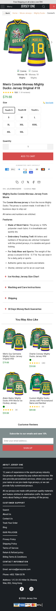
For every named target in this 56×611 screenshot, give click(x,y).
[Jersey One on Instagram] (31, 590)
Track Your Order (10, 523)
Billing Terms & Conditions (15, 557)
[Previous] (5, 42)
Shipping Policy (10, 544)
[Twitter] (28, 182)
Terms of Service (10, 548)
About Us (7, 514)
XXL (22, 124)
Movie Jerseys (26, 13)
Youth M (22, 110)
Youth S (9, 110)
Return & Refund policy (13, 552)
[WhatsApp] (22, 182)
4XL (9, 132)
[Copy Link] (17, 182)
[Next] (51, 42)
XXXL (34, 124)
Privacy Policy (9, 539)
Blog (5, 527)
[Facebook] (33, 182)
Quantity (7, 141)
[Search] (43, 6)
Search (6, 510)
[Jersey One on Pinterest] (27, 590)
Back (6, 13)
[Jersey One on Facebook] (22, 590)
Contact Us (8, 518)
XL (8, 124)
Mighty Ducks (39, 13)
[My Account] (47, 6)
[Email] (39, 182)
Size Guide (48, 103)
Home (15, 13)
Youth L (35, 110)
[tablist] (28, 75)
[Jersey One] (28, 6)
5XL (22, 132)
